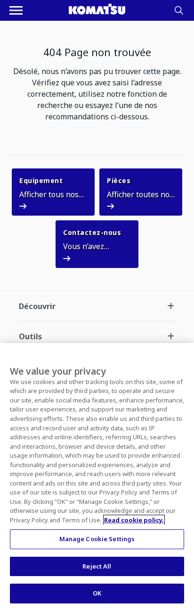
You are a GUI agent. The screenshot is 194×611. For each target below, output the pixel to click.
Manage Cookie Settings (97, 539)
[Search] (179, 10)
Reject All (96, 566)
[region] (97, 477)
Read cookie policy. (134, 520)
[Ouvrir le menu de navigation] (16, 10)
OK (97, 593)
